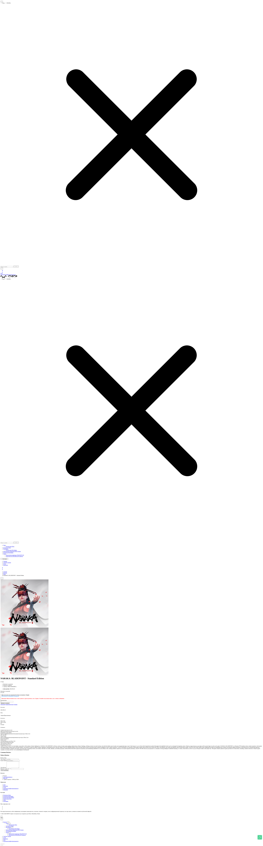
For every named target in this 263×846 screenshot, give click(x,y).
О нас (4, 787)
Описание (3, 704)
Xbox (3, 3)
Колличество (4, 700)
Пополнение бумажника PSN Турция (12, 551)
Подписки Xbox (7, 547)
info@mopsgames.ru (7, 777)
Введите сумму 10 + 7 (6, 768)
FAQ (2, 273)
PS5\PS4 (9, 3)
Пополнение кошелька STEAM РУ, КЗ (15, 555)
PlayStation (5, 549)
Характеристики (9, 704)
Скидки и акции (7, 836)
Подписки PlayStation (8, 552)
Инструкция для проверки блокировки (10, 696)
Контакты (5, 786)
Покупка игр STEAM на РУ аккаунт (14, 556)
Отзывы (15, 704)
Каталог (5, 573)
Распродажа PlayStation (11, 550)
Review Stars (3, 757)
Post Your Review (4, 770)
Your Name (3, 759)
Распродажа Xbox (10, 546)
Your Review (3, 767)
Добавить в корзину (5, 703)
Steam (4, 553)
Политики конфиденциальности (8, 274)
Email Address (4, 760)
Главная (5, 571)
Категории (4, 558)
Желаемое (5, 789)
